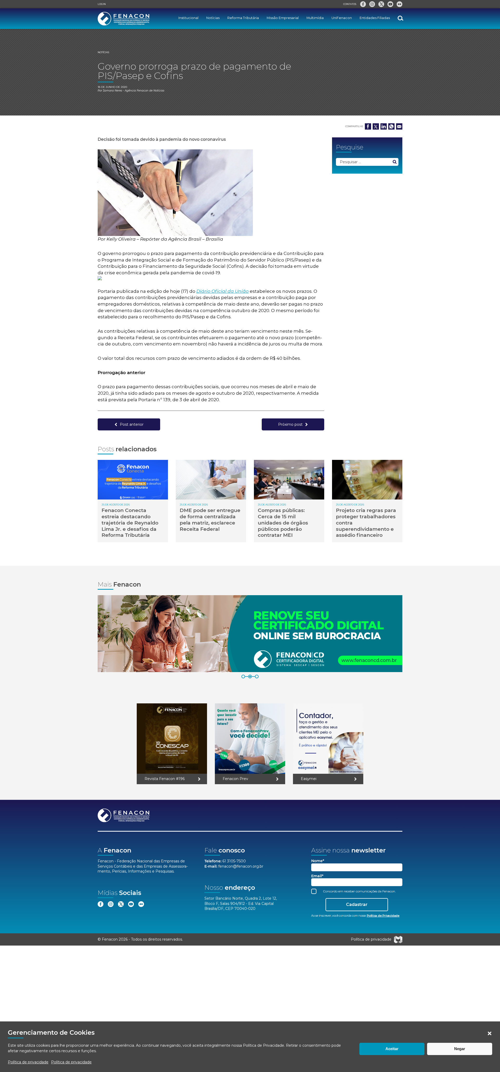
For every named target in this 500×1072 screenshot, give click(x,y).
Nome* (317, 861)
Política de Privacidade (263, 1045)
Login (102, 4)
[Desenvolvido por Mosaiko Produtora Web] (398, 939)
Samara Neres (112, 90)
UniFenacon (342, 18)
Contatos (349, 4)
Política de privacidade (28, 1062)
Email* (317, 876)
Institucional (188, 18)
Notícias (213, 18)
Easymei (308, 778)
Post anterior (131, 424)
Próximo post (290, 424)
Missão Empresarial (283, 18)
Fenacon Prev (235, 778)
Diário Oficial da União (222, 291)
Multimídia (315, 18)
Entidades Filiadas (375, 18)
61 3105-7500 (234, 861)
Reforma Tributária (243, 18)
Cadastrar (356, 904)
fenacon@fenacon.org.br (240, 866)
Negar (459, 1048)
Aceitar (391, 1048)
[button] (489, 1033)
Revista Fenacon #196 (165, 778)
